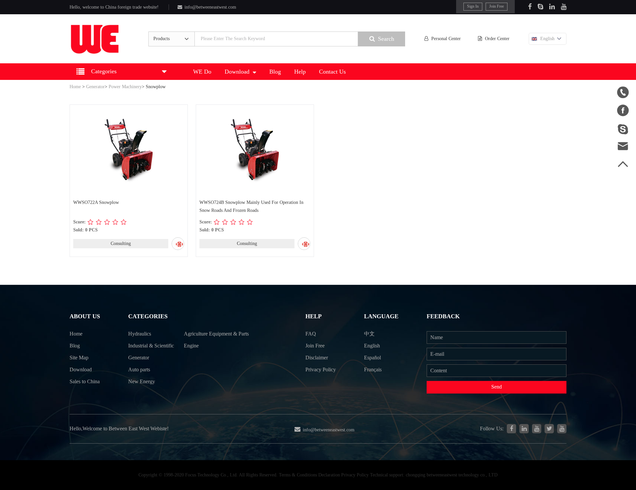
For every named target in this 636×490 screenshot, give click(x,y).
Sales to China (85, 381)
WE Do (202, 71)
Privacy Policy (320, 369)
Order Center (497, 38)
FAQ (310, 334)
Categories (148, 316)
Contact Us (332, 71)
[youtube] (561, 428)
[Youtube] (563, 6)
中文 (369, 334)
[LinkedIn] (552, 6)
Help (300, 71)
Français (373, 369)
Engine (191, 345)
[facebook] (511, 428)
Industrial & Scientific (151, 345)
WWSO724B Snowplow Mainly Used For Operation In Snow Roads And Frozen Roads (251, 206)
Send (496, 387)
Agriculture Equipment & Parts (216, 334)
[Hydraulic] (536, 428)
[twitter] (549, 428)
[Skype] (540, 6)
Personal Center (446, 38)
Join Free (496, 6)
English (547, 38)
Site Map (79, 357)
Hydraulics (139, 334)
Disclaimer (316, 357)
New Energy (141, 381)
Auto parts (139, 369)
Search (386, 38)
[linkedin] (524, 428)
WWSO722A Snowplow (96, 202)
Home (75, 86)
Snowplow (156, 86)
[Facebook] (530, 6)
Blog (275, 71)
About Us (85, 316)
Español (372, 357)
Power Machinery (125, 86)
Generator (95, 86)
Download (237, 71)
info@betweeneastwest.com (210, 7)
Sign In (473, 6)
